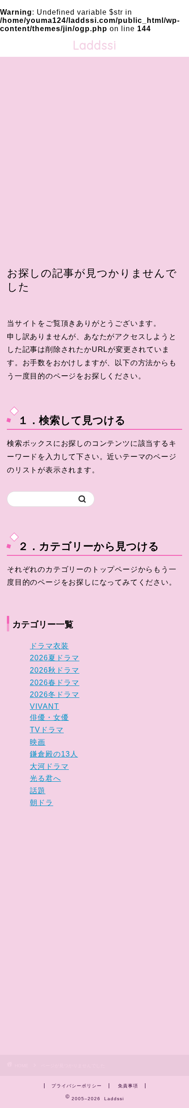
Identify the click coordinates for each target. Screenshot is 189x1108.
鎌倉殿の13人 (54, 754)
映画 (37, 742)
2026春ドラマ (54, 682)
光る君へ (45, 778)
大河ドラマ (49, 766)
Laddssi (95, 45)
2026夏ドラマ (54, 658)
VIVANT (44, 706)
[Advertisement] (94, 167)
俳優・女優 (49, 717)
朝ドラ (41, 802)
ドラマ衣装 (49, 646)
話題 (37, 791)
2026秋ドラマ (54, 670)
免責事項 (128, 1085)
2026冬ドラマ (54, 694)
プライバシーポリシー (76, 1085)
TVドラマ (47, 730)
